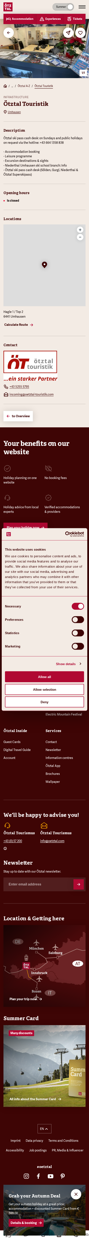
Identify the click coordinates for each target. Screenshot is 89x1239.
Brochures (53, 774)
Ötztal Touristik (44, 86)
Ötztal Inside (15, 731)
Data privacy (34, 1141)
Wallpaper (53, 782)
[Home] (5, 86)
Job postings (38, 1150)
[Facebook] (38, 1176)
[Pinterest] (63, 1176)
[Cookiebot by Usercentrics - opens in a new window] (65, 534)
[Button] (78, 884)
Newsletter (53, 750)
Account (9, 758)
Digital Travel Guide (17, 750)
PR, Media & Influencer (67, 1150)
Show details (66, 664)
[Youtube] (50, 1176)
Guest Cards (12, 742)
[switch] (78, 619)
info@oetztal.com (52, 841)
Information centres (59, 758)
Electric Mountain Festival (64, 714)
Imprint (16, 1141)
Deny (44, 702)
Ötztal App (53, 766)
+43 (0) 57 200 (12, 841)
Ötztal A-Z (24, 86)
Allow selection (44, 689)
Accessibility (15, 1150)
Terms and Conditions (63, 1141)
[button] (44, 265)
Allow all (44, 677)
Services (53, 731)
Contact (51, 742)
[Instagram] (26, 1176)
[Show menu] (82, 7)
